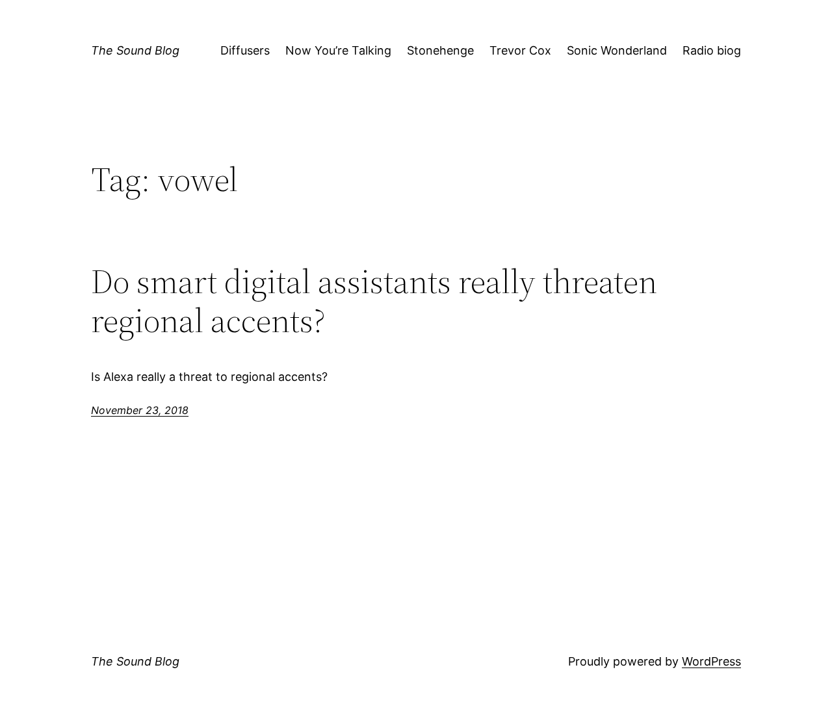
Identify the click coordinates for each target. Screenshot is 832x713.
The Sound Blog (135, 50)
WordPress (711, 661)
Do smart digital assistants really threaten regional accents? (374, 301)
